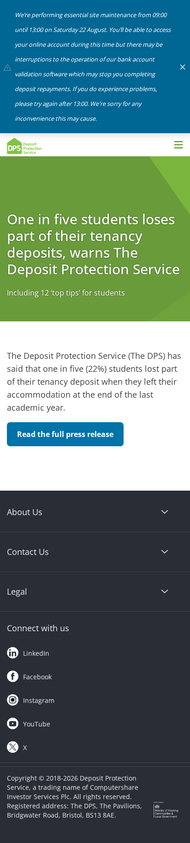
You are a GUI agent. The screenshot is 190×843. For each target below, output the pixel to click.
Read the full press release (65, 434)
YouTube (36, 724)
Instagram (38, 700)
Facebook (37, 676)
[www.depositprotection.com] (48, 146)
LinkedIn (36, 653)
